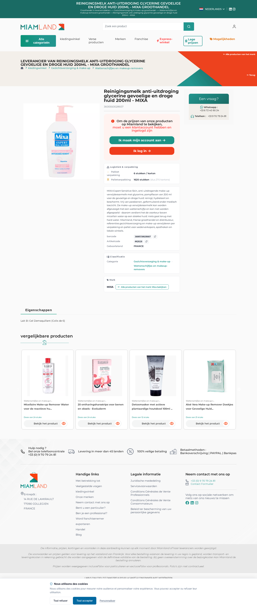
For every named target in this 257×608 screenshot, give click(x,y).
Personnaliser (107, 600)
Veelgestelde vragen (89, 486)
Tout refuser (60, 600)
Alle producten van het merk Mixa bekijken (143, 287)
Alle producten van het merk (240, 54)
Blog (79, 534)
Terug (252, 75)
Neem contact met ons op (93, 502)
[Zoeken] (189, 26)
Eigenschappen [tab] (38, 310)
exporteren (83, 524)
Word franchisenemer (90, 518)
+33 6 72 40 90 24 (209, 110)
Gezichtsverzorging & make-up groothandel (135, 10)
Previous (18, 389)
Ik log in (140, 151)
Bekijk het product (46, 423)
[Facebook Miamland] (187, 503)
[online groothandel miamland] (42, 26)
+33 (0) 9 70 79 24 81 (203, 480)
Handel (80, 529)
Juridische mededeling (145, 480)
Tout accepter (85, 600)
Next (239, 389)
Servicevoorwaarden (144, 486)
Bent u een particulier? (91, 507)
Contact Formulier (202, 484)
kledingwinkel (37, 68)
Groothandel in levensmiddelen (95, 10)
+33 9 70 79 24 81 (217, 116)
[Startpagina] (22, 68)
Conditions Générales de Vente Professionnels (150, 493)
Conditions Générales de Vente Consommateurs (150, 502)
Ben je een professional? (91, 513)
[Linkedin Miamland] (231, 9)
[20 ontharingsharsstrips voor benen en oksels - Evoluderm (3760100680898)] (101, 375)
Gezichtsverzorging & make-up (70, 68)
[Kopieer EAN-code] (155, 236)
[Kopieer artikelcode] (146, 241)
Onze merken (85, 497)
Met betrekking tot (88, 480)
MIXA (110, 286)
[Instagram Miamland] (234, 9)
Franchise (141, 39)
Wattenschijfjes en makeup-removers (119, 68)
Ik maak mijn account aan (140, 140)
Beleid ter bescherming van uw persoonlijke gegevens (151, 510)
